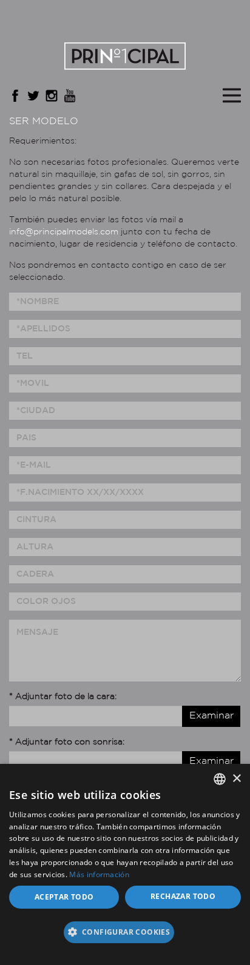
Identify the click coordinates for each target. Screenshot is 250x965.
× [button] (236, 778)
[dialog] (125, 864)
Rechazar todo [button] (182, 896)
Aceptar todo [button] (64, 897)
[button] (125, 936)
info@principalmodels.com (63, 232)
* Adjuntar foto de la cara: (63, 696)
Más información (99, 874)
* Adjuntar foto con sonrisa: (66, 742)
